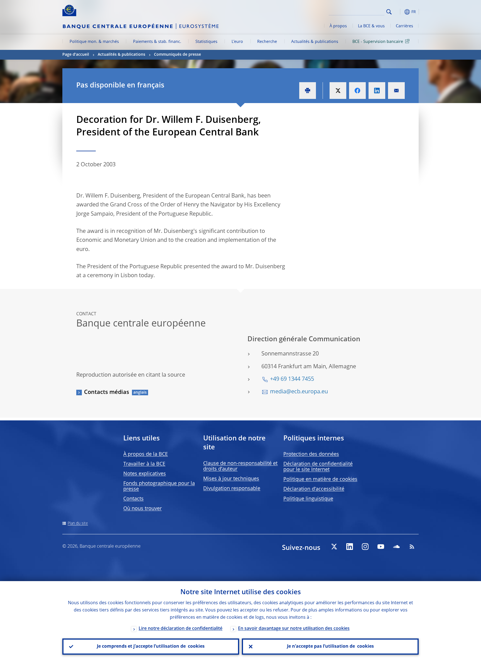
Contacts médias (106, 392)
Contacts (133, 498)
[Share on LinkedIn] (377, 90)
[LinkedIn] (349, 546)
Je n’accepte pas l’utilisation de (330, 646)
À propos (338, 26)
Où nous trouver (142, 508)
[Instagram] (365, 546)
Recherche (267, 42)
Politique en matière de (320, 479)
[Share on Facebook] (357, 90)
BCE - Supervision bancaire (377, 42)
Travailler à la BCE (144, 464)
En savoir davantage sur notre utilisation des (294, 629)
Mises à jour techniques (231, 478)
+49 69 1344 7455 (292, 379)
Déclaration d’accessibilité (313, 489)
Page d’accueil (75, 55)
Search (389, 12)
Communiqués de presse (177, 55)
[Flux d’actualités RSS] (412, 546)
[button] (399, 11)
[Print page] (307, 90)
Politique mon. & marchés (94, 42)
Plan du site (78, 523)
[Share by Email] (396, 90)
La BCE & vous (371, 26)
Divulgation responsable (231, 488)
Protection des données (311, 454)
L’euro (237, 42)
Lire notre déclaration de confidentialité (180, 629)
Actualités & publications (314, 42)
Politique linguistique (308, 498)
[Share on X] (338, 90)
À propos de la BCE (145, 454)
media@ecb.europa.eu (299, 392)
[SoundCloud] (396, 546)
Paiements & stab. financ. (157, 42)
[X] (334, 546)
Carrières (404, 26)
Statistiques (206, 42)
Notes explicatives (144, 473)
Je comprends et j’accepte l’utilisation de (151, 646)
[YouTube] (380, 546)
